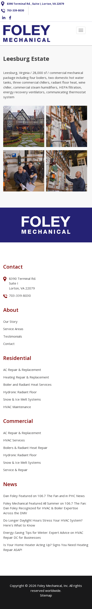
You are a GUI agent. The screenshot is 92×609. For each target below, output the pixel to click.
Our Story (10, 321)
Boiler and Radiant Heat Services (27, 384)
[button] (23, 126)
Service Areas (13, 329)
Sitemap (46, 595)
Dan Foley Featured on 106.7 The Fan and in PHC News (44, 496)
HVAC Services (14, 440)
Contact (9, 343)
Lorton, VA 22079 (22, 288)
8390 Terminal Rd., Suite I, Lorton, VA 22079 (35, 4)
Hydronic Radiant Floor (20, 392)
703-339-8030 (15, 10)
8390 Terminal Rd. (23, 278)
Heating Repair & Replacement (26, 377)
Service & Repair (15, 470)
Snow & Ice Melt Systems (22, 399)
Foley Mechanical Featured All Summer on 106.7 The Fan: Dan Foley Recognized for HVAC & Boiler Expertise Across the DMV (44, 508)
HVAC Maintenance (17, 407)
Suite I (14, 283)
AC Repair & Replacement (22, 369)
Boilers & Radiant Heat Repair (25, 447)
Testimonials (12, 336)
